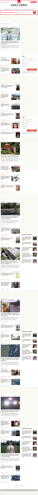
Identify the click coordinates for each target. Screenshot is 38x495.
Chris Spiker (3, 74)
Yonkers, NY (3, 26)
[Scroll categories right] (37, 9)
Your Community (15, 9)
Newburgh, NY (3, 324)
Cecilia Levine (4, 129)
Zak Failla (3, 321)
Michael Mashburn (4, 376)
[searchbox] (7, 2)
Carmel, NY (2, 141)
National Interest (31, 9)
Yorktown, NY (3, 236)
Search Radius (24, 65)
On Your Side (23, 9)
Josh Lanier (3, 417)
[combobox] (6, 2)
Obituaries (4, 440)
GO (34, 12)
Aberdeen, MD (3, 298)
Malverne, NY (3, 184)
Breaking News (7, 9)
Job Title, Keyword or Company (27, 58)
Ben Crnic (3, 49)
